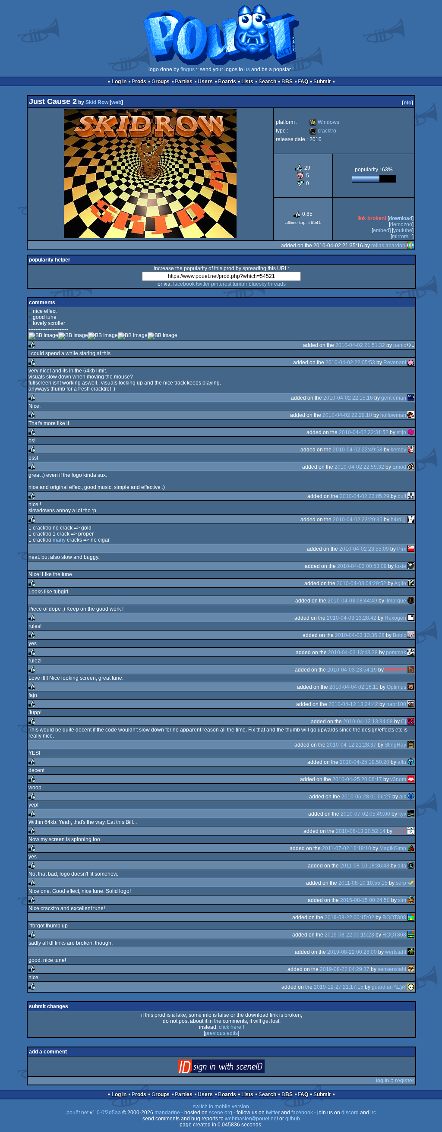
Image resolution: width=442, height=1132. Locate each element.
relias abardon (388, 246)
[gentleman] (410, 398)
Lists (247, 82)
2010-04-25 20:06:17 (357, 779)
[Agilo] (410, 583)
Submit (322, 82)
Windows (324, 122)
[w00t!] (410, 831)
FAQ (303, 82)
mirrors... (402, 236)
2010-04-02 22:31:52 (363, 432)
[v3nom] (410, 779)
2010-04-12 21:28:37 (351, 745)
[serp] (410, 883)
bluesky (258, 284)
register (404, 1081)
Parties (184, 82)
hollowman (393, 415)
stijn (401, 432)
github (292, 1119)
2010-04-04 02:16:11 (354, 687)
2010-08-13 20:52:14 (360, 831)
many (59, 540)
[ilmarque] (410, 601)
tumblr (240, 284)
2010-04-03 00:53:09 (362, 566)
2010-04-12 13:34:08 (368, 722)
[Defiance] (410, 670)
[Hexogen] (410, 618)
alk (402, 797)
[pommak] (410, 653)
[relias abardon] (410, 246)
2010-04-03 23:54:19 (352, 670)
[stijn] (410, 432)
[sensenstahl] (410, 969)
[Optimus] (410, 687)
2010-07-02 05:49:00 (365, 814)
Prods (139, 82)
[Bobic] (410, 635)
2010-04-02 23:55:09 (364, 549)
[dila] (410, 866)
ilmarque (395, 601)
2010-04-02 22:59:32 (359, 467)
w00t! (400, 831)
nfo (407, 103)
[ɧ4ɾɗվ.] (410, 520)
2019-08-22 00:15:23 (349, 935)
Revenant (394, 362)
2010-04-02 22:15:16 (348, 398)
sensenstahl (392, 969)
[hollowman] (410, 415)
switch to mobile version (221, 1107)
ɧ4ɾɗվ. (398, 520)
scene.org (220, 1113)
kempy (398, 450)
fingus (187, 69)
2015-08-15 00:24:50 (365, 900)
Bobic (399, 635)
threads (277, 284)
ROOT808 (394, 917)
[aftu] (410, 762)
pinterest (221, 284)
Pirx (401, 549)
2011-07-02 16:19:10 (346, 848)
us (247, 69)
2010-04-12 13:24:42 (353, 704)
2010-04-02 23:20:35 (357, 520)
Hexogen (395, 618)
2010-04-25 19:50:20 (364, 762)
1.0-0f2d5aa (106, 1113)
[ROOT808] (410, 917)
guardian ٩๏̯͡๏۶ (389, 987)
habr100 (396, 704)
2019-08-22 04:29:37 (344, 969)
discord (350, 1113)
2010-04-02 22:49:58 (357, 450)
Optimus (396, 687)
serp (401, 883)
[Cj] (410, 722)
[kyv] (410, 814)
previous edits (221, 1033)
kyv (402, 814)
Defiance (395, 670)
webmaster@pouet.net (251, 1119)
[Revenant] (410, 362)
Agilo (400, 583)
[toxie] (410, 566)
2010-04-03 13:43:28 (353, 653)
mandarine (167, 1113)
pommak (396, 653)
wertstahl (395, 952)
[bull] (410, 496)
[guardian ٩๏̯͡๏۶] (410, 987)
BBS (287, 82)
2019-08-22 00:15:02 (349, 917)
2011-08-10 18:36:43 (364, 866)
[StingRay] (410, 745)
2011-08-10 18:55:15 (363, 883)
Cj (403, 722)
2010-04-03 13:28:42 (351, 618)
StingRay (395, 745)
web (116, 102)
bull (402, 496)
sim (402, 900)
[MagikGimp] (410, 848)
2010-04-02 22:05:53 (350, 362)
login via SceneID (236, 1068)
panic (399, 345)
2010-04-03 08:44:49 (352, 601)
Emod (399, 467)
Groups (161, 82)
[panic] (410, 345)
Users (205, 82)
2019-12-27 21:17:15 (338, 987)
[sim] (410, 900)
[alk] (410, 797)
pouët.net (77, 1113)
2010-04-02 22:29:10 (347, 415)
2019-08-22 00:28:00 (352, 952)
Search (267, 82)
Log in (119, 82)
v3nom (398, 779)
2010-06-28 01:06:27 (366, 797)
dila (402, 866)
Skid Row (96, 102)
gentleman (393, 398)
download (400, 218)
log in (382, 1081)
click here (230, 1027)
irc (373, 1113)
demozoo (401, 224)
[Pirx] (410, 549)
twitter (203, 284)
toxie (400, 566)
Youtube (402, 230)
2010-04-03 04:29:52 (361, 583)
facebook (184, 284)
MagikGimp (392, 848)
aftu (402, 762)
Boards (227, 82)
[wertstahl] (410, 952)
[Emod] (410, 467)
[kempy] (410, 450)
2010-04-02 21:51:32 (360, 345)
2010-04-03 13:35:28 (360, 635)
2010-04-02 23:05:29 (364, 496)
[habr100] (410, 704)
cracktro (322, 131)
